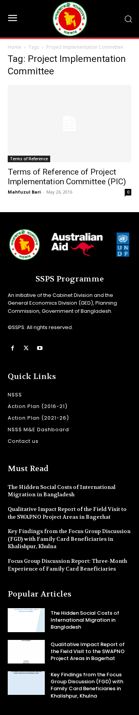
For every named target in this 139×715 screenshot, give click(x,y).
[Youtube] (39, 348)
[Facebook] (12, 348)
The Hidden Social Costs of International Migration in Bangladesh (61, 491)
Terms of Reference (29, 158)
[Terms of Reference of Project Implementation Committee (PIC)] (69, 123)
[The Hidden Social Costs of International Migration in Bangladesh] (26, 620)
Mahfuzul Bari (24, 192)
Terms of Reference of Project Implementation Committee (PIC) (67, 176)
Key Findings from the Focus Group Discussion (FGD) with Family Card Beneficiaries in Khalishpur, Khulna (69, 539)
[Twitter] (26, 348)
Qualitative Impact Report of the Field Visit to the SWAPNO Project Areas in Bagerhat (88, 651)
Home (14, 47)
